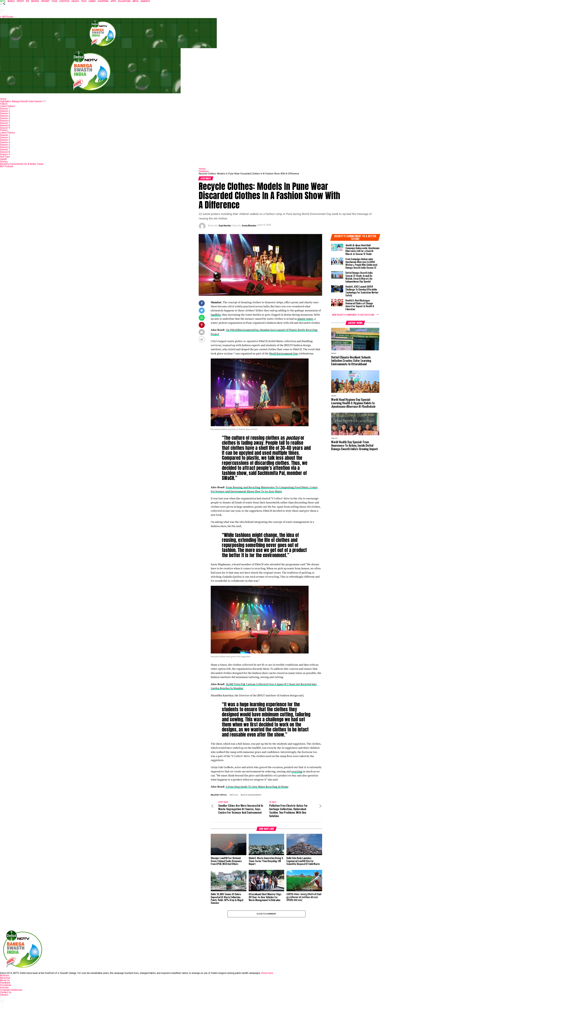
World (11, 1)
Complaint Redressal (11, 989)
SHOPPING (103, 1)
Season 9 (5, 127)
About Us (5, 980)
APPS (113, 1)
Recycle (234, 795)
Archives (4, 975)
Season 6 (5, 120)
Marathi (145, 1)
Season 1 (5, 108)
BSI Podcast (6, 166)
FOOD (54, 1)
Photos (4, 130)
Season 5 (5, 118)
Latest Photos (7, 132)
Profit (20, 1)
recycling (296, 771)
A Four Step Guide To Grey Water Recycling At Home (257, 786)
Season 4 (5, 115)
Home (3, 99)
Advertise (5, 977)
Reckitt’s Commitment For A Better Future (22, 164)
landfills (216, 314)
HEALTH (75, 1)
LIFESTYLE (64, 1)
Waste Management (251, 795)
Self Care (5, 156)
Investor (4, 987)
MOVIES (35, 1)
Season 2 (5, 111)
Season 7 (5, 123)
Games (92, 1)
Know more (267, 973)
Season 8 (5, 125)
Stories (4, 161)
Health (3, 159)
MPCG (136, 1)
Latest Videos (7, 106)
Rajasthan (124, 1)
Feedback (5, 982)
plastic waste (305, 318)
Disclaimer (5, 985)
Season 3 (5, 113)
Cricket (45, 1)
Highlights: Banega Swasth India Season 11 (23, 101)
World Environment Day (283, 353)
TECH (83, 1)
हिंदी (27, 1)
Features (204, 171)
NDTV (2, 1)
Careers (4, 994)
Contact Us (5, 992)
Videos (4, 103)
